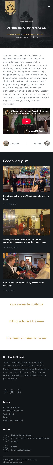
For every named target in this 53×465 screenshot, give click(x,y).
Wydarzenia (8, 414)
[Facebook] (5, 391)
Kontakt (6, 417)
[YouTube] (18, 391)
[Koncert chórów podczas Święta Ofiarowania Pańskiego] (26, 266)
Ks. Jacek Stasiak (11, 407)
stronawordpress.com (12, 462)
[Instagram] (12, 391)
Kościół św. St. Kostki (13, 410)
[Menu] (49, 7)
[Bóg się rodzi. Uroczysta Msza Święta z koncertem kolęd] (26, 179)
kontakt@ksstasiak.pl (21, 450)
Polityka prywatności (13, 420)
